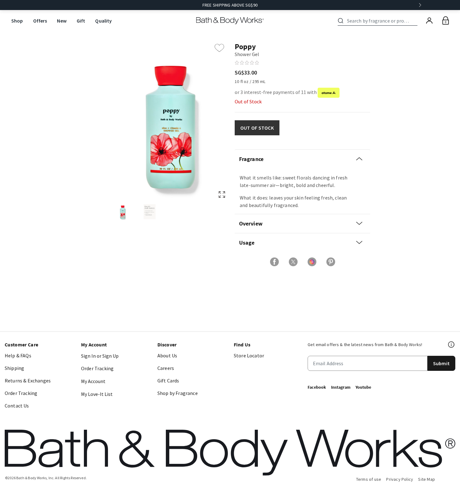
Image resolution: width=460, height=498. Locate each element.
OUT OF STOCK (257, 128)
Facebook (317, 387)
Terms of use (368, 479)
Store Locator (249, 355)
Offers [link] (40, 21)
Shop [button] (17, 21)
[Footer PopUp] (451, 344)
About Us (167, 355)
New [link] (61, 21)
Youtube (363, 387)
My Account (93, 381)
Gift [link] (81, 21)
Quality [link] (103, 21)
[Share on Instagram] (312, 262)
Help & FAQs (18, 355)
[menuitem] (17, 21)
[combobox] (379, 20)
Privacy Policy (399, 479)
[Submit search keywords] (341, 21)
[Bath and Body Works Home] (230, 20)
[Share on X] (293, 262)
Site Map (426, 479)
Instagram (340, 387)
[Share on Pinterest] (331, 262)
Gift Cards (168, 380)
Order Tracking (21, 393)
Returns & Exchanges (28, 380)
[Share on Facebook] (274, 262)
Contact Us (17, 405)
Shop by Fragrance (177, 393)
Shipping (14, 368)
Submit (441, 363)
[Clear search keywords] (415, 20)
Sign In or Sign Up (100, 356)
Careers (165, 368)
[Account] (429, 20)
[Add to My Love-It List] (219, 48)
